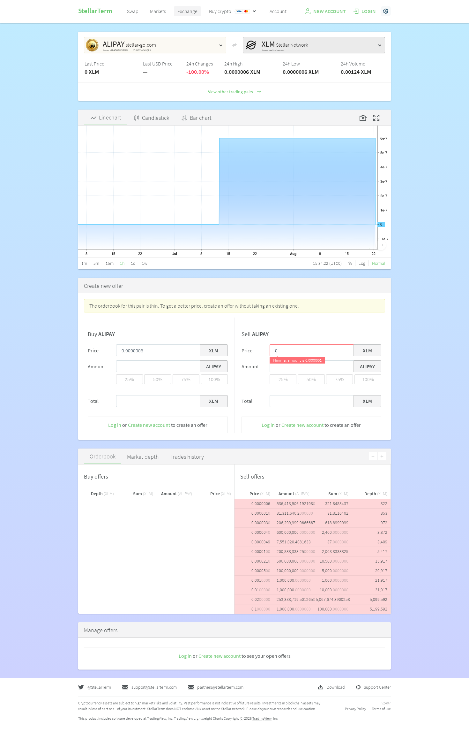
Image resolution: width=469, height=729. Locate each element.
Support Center (377, 687)
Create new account (149, 425)
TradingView (262, 718)
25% (129, 379)
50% (157, 379)
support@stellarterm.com (154, 687)
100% (214, 379)
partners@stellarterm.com (220, 687)
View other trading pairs (230, 92)
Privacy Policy (355, 708)
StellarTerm (95, 10)
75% (185, 379)
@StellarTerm (99, 687)
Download (336, 687)
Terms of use (381, 708)
